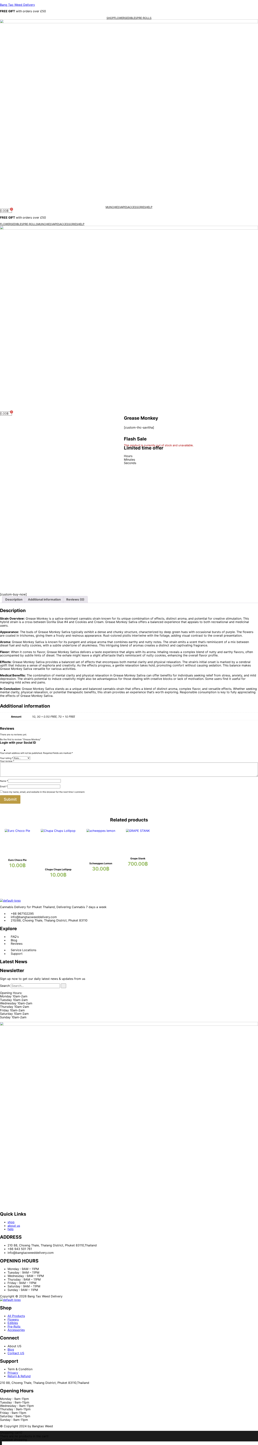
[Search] (63, 985)
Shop (110, 17)
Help (149, 207)
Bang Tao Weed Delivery (17, 5)
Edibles (131, 17)
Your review (7, 761)
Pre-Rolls (144, 17)
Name (4, 781)
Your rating (6, 758)
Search (5, 986)
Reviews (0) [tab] (75, 599)
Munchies (113, 207)
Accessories (137, 207)
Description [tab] (13, 599)
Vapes (124, 207)
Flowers (120, 17)
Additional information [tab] (44, 599)
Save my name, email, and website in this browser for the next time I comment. (44, 791)
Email (3, 786)
